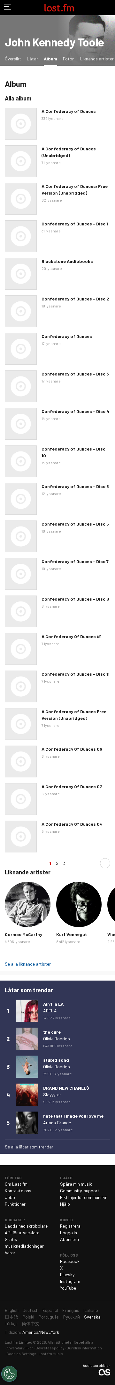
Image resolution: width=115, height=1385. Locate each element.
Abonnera (69, 1239)
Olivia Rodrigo (56, 1038)
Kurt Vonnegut (71, 934)
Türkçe (11, 1323)
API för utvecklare (22, 1232)
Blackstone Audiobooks (67, 261)
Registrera (70, 1226)
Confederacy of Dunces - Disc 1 (75, 223)
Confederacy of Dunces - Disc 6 (75, 486)
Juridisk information (84, 1348)
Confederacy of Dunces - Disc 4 (75, 411)
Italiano (90, 1310)
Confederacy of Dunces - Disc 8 (75, 599)
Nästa (105, 863)
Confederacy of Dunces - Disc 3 (75, 373)
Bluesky (67, 1274)
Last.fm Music (51, 1353)
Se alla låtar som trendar (29, 1146)
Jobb (10, 1197)
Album (52, 58)
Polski (28, 1317)
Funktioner (15, 1204)
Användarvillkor (19, 1348)
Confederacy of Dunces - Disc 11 (76, 674)
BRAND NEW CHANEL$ (66, 1088)
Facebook (70, 1261)
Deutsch (30, 1310)
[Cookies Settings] (9, 1374)
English (12, 1310)
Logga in (68, 1232)
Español (50, 1310)
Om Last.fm (16, 1184)
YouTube (68, 1288)
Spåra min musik (76, 1184)
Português (48, 1317)
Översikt (13, 58)
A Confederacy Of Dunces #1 (72, 636)
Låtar (32, 58)
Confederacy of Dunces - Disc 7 (75, 561)
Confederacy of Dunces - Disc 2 (75, 298)
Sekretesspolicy (50, 1348)
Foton (68, 58)
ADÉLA (50, 1010)
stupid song (56, 1060)
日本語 (11, 1317)
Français (70, 1310)
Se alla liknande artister (28, 964)
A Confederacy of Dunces (69, 111)
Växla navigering (7, 7)
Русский (71, 1317)
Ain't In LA (53, 1004)
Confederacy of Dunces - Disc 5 (75, 524)
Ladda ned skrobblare (26, 1226)
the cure (52, 1032)
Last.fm (59, 7)
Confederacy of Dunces (67, 336)
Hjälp (65, 1204)
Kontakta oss (18, 1190)
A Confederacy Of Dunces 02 (72, 786)
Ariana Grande (57, 1122)
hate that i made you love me (73, 1116)
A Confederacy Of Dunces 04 (72, 824)
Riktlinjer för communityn (83, 1197)
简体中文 (31, 1323)
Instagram (70, 1281)
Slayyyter (52, 1094)
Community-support (79, 1190)
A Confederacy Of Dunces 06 (72, 749)
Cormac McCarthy (23, 934)
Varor (10, 1252)
